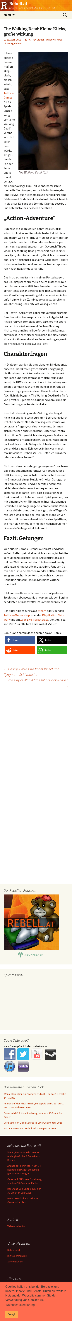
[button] (20, 640)
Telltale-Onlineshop (17, 615)
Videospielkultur (16, 1226)
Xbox (59, 39)
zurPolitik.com (15, 1261)
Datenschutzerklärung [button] (20, 1304)
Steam (42, 611)
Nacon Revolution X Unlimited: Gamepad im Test (30, 1128)
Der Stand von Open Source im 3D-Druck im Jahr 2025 (33, 1122)
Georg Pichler (14, 43)
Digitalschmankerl (17, 1255)
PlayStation (38, 39)
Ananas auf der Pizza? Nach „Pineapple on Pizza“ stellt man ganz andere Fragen (24, 1169)
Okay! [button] (11, 1314)
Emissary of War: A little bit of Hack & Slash (37, 683)
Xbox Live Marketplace (34, 619)
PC (29, 39)
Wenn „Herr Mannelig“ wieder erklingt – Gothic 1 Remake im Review (23, 1156)
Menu (7, 15)
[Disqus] (36, 738)
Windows (51, 39)
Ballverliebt (13, 1250)
